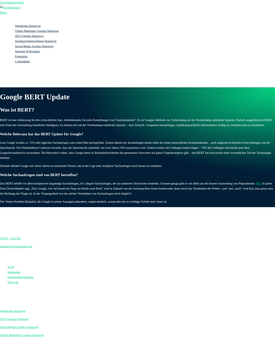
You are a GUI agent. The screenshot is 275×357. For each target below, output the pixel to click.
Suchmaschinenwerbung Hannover (35, 41)
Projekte (12, 71)
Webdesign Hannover (28, 26)
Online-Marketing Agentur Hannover (37, 31)
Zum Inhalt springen (12, 2)
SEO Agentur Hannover (29, 36)
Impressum (13, 272)
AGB (10, 267)
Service (11, 66)
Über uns (12, 76)
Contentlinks (22, 61)
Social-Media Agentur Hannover (34, 46)
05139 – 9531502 (10, 238)
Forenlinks (21, 56)
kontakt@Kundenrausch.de (16, 246)
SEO (259, 183)
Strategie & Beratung (27, 51)
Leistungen (14, 20)
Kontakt (12, 81)
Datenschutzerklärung (20, 277)
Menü (3, 12)
